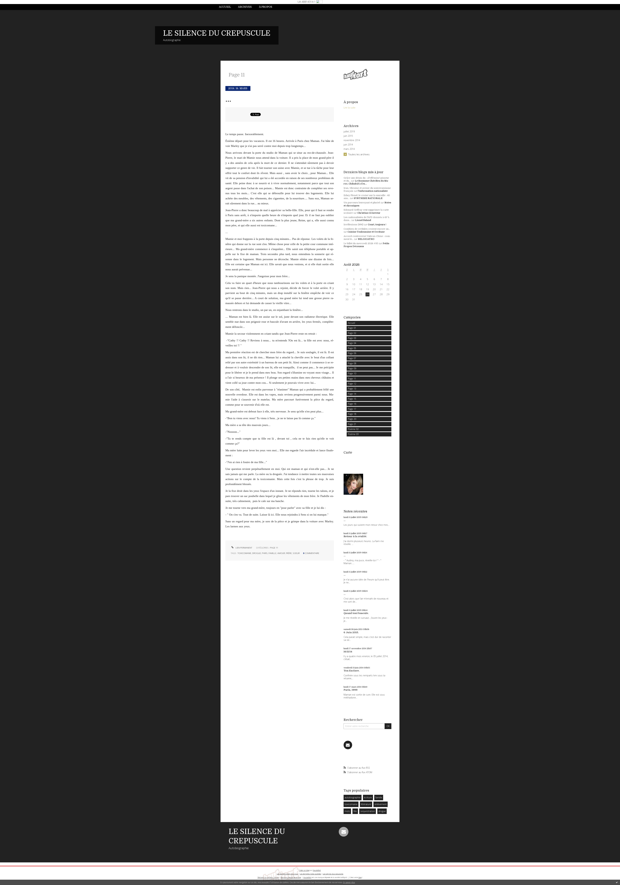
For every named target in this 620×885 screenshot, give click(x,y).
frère (289, 553)
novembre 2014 (352, 140)
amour (281, 553)
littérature (366, 804)
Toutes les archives (359, 154)
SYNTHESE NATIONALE (368, 198)
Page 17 (352, 408)
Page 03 (352, 338)
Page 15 (352, 398)
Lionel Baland (363, 220)
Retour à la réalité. (355, 536)
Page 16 (352, 403)
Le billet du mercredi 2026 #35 (361, 243)
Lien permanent (243, 547)
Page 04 (352, 343)
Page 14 (352, 393)
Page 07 (352, 358)
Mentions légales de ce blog (290, 877)
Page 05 (352, 348)
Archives (245, 6)
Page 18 (352, 413)
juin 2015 (348, 135)
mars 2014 (349, 149)
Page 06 (352, 353)
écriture (368, 797)
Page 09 (352, 368)
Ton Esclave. (352, 670)
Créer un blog (304, 870)
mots (347, 811)
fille (355, 811)
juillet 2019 (349, 131)
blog (360, 877)
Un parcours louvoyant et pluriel (362, 202)
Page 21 (352, 424)
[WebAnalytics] (319, 2)
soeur (296, 553)
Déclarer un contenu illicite (268, 877)
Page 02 (352, 333)
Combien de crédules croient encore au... (367, 229)
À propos (265, 6)
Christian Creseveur (368, 213)
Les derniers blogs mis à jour (287, 874)
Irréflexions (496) (353, 224)
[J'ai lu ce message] (616, 882)
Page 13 (352, 388)
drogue (256, 553)
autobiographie (353, 797)
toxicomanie (244, 553)
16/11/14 (348, 651)
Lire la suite (349, 107)
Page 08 (352, 363)
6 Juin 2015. (351, 632)
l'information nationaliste (373, 191)
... (228, 99)
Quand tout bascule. (356, 613)
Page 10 (352, 373)
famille (272, 553)
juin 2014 (348, 144)
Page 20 (352, 418)
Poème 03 (353, 434)
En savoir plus (349, 882)
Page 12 (352, 383)
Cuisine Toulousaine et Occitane (366, 231)
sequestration (367, 811)
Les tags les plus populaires (333, 874)
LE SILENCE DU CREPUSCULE (216, 33)
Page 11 (274, 547)
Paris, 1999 (350, 689)
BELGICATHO (366, 239)
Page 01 (352, 327)
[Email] (348, 745)
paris (265, 553)
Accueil (225, 6)
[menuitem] (226, 7)
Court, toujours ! (377, 224)
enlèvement (381, 804)
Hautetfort (317, 870)
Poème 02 (353, 429)
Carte (348, 452)
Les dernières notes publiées (310, 874)
